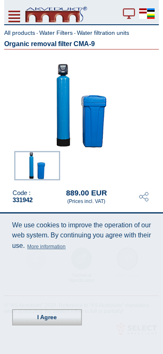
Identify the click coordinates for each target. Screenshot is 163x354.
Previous (10, 164)
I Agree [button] (47, 317)
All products (19, 32)
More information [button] (46, 247)
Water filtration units (103, 32)
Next (153, 164)
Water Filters (56, 32)
